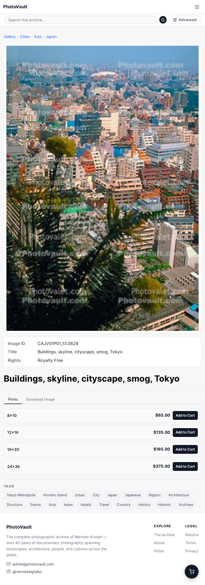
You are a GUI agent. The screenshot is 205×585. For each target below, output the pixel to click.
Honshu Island (55, 495)
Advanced (188, 19)
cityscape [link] (102, 378)
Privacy (191, 551)
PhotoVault (15, 6)
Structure (14, 504)
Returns (192, 534)
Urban (80, 495)
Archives (186, 504)
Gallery (10, 36)
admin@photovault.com (33, 564)
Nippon (155, 495)
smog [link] (138, 378)
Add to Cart (185, 415)
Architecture (178, 495)
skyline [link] (62, 378)
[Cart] (192, 572)
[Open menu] (197, 7)
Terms (190, 542)
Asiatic (86, 504)
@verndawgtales (27, 571)
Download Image (40, 399)
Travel (104, 504)
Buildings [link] (23, 378)
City (96, 495)
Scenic (35, 504)
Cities (25, 36)
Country (124, 504)
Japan (51, 36)
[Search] (163, 20)
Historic (164, 504)
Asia (37, 36)
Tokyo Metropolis (21, 495)
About (159, 542)
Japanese (133, 495)
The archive (164, 534)
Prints (13, 399)
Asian (68, 504)
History (144, 504)
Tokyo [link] (167, 378)
